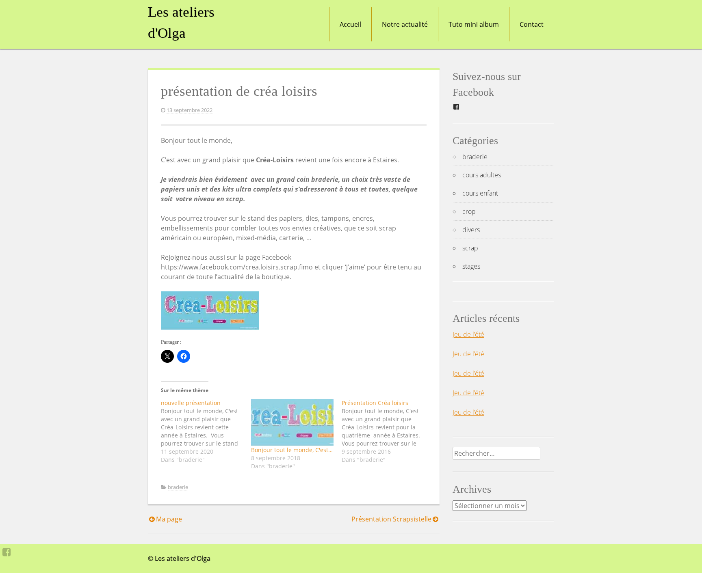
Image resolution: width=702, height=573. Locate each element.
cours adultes (481, 174)
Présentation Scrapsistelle (391, 519)
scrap (470, 247)
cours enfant (480, 193)
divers (471, 229)
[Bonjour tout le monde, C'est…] (292, 422)
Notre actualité (405, 24)
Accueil (350, 24)
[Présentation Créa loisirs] (387, 431)
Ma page (169, 519)
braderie (178, 487)
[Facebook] (6, 552)
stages (471, 266)
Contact (532, 24)
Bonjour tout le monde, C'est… (292, 450)
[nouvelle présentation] (206, 431)
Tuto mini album (473, 24)
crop (469, 211)
